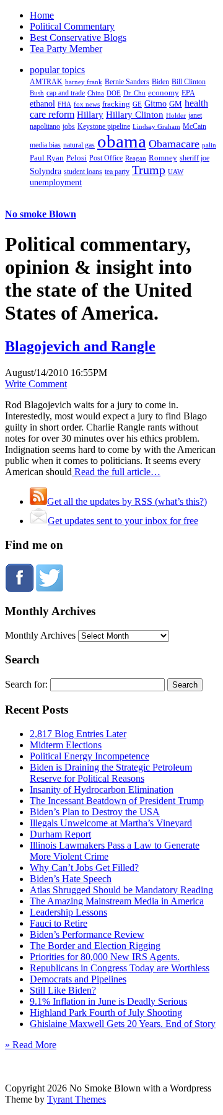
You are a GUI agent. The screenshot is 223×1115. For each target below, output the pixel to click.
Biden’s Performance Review (87, 934)
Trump (148, 170)
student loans (83, 171)
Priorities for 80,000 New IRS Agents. (105, 956)
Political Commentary (72, 26)
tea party (117, 171)
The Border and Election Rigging (95, 945)
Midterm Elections (66, 745)
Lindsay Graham (156, 126)
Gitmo (155, 103)
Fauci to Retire (58, 923)
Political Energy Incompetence (89, 756)
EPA (188, 93)
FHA (64, 104)
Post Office (106, 158)
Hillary (90, 114)
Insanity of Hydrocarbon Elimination (101, 789)
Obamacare (174, 144)
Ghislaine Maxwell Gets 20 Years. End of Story (123, 1023)
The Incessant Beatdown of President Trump (117, 800)
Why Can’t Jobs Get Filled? (84, 867)
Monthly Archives (40, 635)
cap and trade (65, 93)
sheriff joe (194, 158)
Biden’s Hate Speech (71, 878)
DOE (114, 93)
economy (163, 93)
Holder (176, 115)
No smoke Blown (40, 214)
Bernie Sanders (127, 81)
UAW (175, 171)
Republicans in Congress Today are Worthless (119, 968)
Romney (163, 157)
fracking (116, 103)
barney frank (83, 81)
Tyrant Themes (76, 1099)
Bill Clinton (189, 81)
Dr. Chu (134, 93)
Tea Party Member (66, 48)
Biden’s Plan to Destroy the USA (95, 812)
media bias (45, 145)
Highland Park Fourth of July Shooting (106, 1012)
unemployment (56, 182)
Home (42, 15)
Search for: (26, 684)
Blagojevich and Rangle (80, 346)
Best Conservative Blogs (78, 37)
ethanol (42, 103)
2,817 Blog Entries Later (78, 733)
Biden (160, 81)
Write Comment (36, 383)
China (95, 93)
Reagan (135, 158)
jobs (69, 127)
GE (137, 104)
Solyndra (45, 171)
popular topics (57, 69)
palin (209, 145)
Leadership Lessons (68, 912)
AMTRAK (46, 81)
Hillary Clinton (135, 115)
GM (175, 103)
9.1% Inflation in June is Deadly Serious (108, 1001)
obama (121, 141)
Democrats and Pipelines (78, 979)
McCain (194, 126)
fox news (87, 104)
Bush (37, 93)
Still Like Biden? (63, 990)
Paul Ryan (47, 157)
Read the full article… (116, 471)
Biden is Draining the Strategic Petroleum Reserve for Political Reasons (111, 773)
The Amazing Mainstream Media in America (117, 901)
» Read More (30, 1044)
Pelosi (76, 157)
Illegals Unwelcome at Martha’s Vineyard (111, 823)
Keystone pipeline (103, 126)
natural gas (79, 145)
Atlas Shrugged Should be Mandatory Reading (121, 890)
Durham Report (60, 834)
